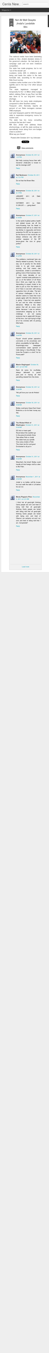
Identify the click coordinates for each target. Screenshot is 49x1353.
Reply (18, 168)
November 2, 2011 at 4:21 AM (28, 498)
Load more (25, 566)
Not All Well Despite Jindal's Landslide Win (25, 23)
